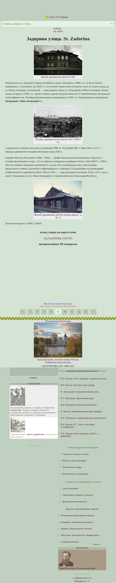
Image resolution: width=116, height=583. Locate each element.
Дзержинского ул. (83, 578)
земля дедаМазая (36, 434)
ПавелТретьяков (67, 568)
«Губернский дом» (70, 542)
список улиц (34, 445)
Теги (95, 544)
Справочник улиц (83, 378)
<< (22, 311)
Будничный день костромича (83, 418)
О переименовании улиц (80, 392)
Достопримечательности (75, 501)
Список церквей (70, 488)
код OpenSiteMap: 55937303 (58, 238)
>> (93, 311)
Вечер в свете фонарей (74, 460)
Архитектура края (77, 398)
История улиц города (77, 385)
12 (79, 311)
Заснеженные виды (72, 467)
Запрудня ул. (80, 581)
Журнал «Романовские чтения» (76, 528)
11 (72, 311)
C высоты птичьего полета (76, 454)
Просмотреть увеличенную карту (58, 304)
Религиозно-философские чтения (77, 515)
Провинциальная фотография (81, 411)
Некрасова (16, 410)
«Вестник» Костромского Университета (80, 535)
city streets (58, 31)
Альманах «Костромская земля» (77, 522)
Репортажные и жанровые (75, 474)
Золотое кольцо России (67, 359)
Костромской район (79, 405)
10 (65, 311)
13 (86, 311)
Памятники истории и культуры (78, 495)
